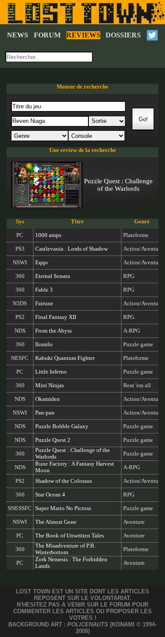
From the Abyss (53, 331)
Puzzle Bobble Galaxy (61, 426)
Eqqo (41, 262)
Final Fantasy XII (55, 317)
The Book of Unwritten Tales (69, 536)
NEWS (17, 35)
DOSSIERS (123, 35)
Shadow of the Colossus (63, 481)
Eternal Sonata (52, 276)
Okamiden (47, 399)
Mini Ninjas (49, 385)
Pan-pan (45, 413)
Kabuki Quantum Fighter (65, 358)
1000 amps (48, 235)
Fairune (44, 303)
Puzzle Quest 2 (52, 440)
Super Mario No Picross (63, 508)
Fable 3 (44, 290)
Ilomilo (44, 344)
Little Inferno (51, 372)
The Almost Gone (56, 522)
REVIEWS (83, 35)
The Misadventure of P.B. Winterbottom (65, 549)
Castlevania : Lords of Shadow (71, 249)
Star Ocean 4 (50, 495)
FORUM (47, 35)
